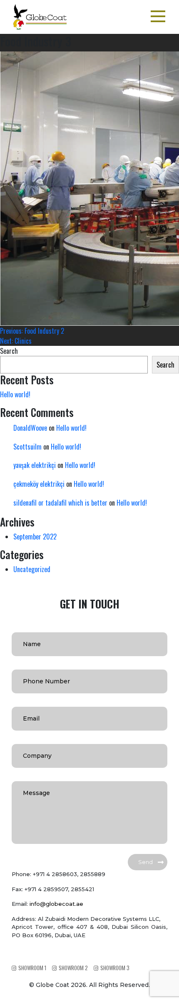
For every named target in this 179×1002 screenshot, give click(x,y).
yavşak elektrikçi (34, 465)
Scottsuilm (27, 447)
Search (9, 351)
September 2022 (35, 537)
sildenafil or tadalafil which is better (60, 503)
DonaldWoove (30, 428)
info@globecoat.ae (56, 903)
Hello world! (15, 394)
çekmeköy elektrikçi (39, 484)
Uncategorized (31, 569)
